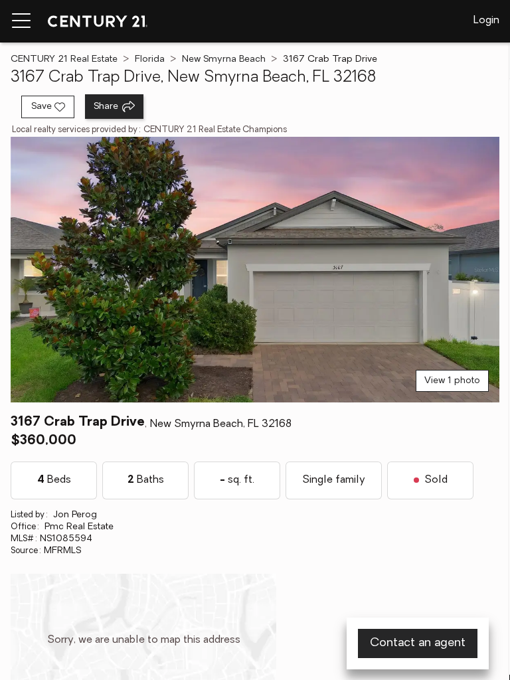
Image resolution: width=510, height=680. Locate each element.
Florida (150, 59)
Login (486, 20)
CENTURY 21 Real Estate (64, 59)
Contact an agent (418, 643)
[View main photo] (255, 269)
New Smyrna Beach (224, 59)
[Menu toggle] (21, 21)
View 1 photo (452, 381)
